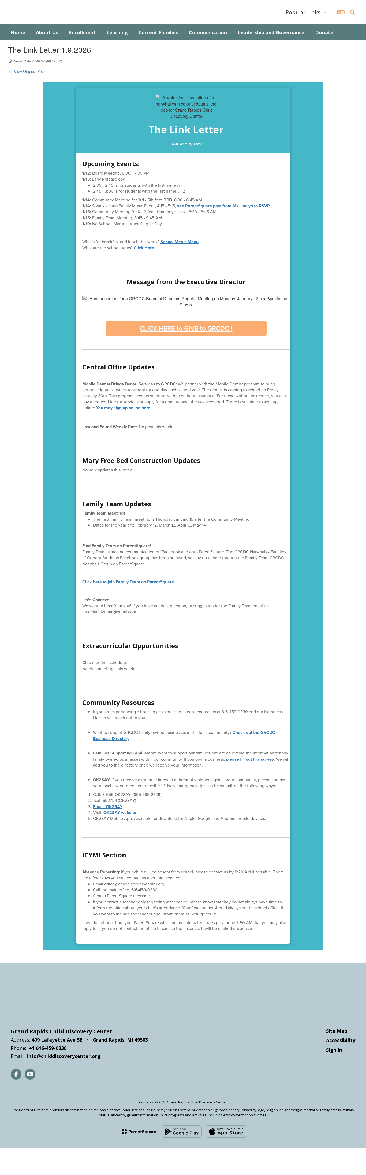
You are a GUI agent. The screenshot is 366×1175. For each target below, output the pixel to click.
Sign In (334, 1050)
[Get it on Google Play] (182, 1131)
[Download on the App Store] (226, 1131)
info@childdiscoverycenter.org (63, 1056)
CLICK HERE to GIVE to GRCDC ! (186, 328)
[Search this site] (352, 12)
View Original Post (29, 71)
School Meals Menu (179, 242)
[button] (306, 12)
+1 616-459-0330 (47, 1048)
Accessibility (340, 1040)
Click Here (144, 248)
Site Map (336, 1031)
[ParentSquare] (139, 1132)
